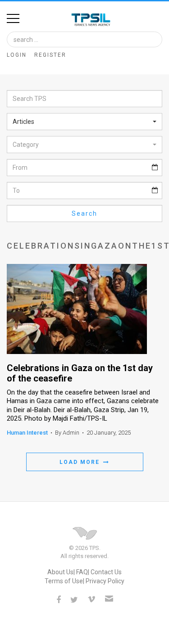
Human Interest (27, 432)
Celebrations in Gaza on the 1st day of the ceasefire (80, 373)
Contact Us (106, 572)
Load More (80, 462)
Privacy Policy (105, 581)
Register (50, 55)
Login (17, 55)
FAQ (82, 572)
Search (84, 213)
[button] (84, 122)
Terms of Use (64, 581)
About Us (60, 572)
